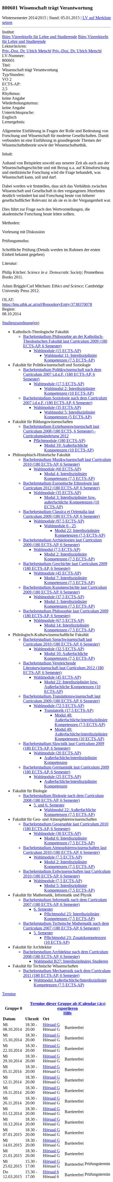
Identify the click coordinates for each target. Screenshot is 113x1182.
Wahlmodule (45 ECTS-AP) (57, 573)
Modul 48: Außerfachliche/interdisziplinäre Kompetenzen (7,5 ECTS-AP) (81, 720)
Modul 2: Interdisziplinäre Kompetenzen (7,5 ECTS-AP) (69, 556)
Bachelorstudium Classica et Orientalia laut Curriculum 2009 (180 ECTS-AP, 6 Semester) (61, 514)
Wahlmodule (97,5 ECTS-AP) (59, 521)
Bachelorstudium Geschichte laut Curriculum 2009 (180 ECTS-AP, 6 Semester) (65, 566)
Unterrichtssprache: (18, 112)
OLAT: (8, 299)
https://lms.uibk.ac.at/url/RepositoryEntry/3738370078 (47, 304)
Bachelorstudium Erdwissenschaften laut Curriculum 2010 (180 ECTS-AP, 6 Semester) (66, 873)
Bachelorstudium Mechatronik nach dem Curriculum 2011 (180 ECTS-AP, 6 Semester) (66, 973)
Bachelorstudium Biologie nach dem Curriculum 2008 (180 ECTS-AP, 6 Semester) (63, 798)
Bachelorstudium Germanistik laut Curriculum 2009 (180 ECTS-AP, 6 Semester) (66, 769)
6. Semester (43, 909)
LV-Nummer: (13, 55)
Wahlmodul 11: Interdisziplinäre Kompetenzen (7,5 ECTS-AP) (70, 357)
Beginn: (8, 309)
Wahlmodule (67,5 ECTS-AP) (59, 620)
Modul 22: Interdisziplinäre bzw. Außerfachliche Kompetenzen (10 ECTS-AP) (72, 687)
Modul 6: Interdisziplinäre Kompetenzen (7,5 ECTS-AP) (69, 840)
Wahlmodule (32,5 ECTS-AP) (59, 649)
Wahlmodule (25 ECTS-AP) (57, 776)
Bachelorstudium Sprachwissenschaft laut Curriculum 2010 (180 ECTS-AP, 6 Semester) (61, 641)
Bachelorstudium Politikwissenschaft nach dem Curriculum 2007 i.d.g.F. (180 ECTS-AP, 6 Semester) (62, 374)
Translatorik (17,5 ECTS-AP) (68, 710)
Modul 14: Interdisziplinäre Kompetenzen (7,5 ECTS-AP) (69, 627)
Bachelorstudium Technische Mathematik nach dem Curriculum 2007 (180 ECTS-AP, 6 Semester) (66, 925)
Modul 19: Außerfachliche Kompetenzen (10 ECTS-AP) (69, 447)
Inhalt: (7, 154)
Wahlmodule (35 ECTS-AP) (57, 407)
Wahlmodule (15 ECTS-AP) (57, 350)
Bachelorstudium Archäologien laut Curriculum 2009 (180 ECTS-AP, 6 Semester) (62, 542)
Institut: (8, 32)
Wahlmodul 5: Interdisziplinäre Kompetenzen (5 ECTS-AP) (69, 414)
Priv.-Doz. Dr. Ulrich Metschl (26, 51)
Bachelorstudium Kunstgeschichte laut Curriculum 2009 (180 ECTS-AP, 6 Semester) (65, 589)
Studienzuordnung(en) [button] (20, 323)
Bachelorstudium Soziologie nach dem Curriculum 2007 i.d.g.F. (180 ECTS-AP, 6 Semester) (65, 400)
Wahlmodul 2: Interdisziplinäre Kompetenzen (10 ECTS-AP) (69, 390)
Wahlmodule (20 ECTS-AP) (57, 753)
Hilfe (67, 1013)
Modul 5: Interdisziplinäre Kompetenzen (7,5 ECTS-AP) (69, 887)
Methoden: (11, 223)
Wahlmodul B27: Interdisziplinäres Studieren (71, 961)
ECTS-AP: (11, 84)
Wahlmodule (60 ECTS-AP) (57, 469)
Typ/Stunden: (13, 74)
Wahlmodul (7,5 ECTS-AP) (57, 549)
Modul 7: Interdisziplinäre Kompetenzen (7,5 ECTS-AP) (69, 580)
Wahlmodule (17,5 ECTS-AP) (59, 384)
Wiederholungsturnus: (20, 103)
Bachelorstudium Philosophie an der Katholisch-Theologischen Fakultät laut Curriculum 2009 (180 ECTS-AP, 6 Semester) (65, 341)
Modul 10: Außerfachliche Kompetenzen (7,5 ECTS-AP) (69, 656)
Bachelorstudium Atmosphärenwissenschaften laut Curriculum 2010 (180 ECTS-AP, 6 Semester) (64, 850)
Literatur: (9, 263)
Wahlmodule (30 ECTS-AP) (57, 833)
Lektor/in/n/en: (14, 46)
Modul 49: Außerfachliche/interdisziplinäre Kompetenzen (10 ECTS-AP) (81, 734)
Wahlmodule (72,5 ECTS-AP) (59, 705)
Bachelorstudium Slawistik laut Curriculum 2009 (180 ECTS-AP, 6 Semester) (63, 745)
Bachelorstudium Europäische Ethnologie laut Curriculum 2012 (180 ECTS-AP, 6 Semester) (61, 485)
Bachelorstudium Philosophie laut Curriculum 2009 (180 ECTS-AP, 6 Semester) (65, 613)
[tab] (56, 323)
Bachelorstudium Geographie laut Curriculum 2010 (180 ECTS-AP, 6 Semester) (65, 826)
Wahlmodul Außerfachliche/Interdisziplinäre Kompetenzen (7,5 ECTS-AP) (70, 982)
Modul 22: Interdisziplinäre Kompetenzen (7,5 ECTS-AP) (80, 532)
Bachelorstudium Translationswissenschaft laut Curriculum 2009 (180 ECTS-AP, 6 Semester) (61, 698)
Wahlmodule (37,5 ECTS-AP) (59, 597)
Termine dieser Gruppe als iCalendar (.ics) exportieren (67, 1006)
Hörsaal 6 (51, 1172)
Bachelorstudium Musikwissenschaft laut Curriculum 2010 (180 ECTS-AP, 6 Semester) (67, 461)
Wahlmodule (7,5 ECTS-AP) (58, 857)
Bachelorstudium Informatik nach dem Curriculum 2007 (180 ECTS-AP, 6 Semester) (65, 902)
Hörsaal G (51, 1024)
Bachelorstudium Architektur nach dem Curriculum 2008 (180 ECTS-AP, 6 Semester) (65, 954)
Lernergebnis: (13, 122)
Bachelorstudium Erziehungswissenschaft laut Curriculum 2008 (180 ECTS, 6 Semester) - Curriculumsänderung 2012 (61, 431)
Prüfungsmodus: (15, 241)
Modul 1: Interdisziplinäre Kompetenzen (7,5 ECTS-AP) (69, 603)
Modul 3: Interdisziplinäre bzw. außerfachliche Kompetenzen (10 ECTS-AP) (71, 502)
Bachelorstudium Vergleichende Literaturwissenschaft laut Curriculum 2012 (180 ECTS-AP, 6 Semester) (63, 668)
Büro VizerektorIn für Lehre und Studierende (39, 36)
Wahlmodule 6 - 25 (60, 526)
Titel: (6, 65)
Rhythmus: (11, 93)
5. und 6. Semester (49, 805)
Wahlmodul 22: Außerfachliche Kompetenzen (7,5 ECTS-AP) (70, 812)
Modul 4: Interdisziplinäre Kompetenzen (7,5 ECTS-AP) (69, 476)
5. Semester (43, 933)
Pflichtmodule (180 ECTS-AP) (59, 440)
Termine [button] (9, 994)
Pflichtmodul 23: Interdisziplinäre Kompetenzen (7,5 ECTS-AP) (71, 916)
